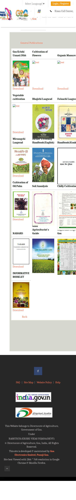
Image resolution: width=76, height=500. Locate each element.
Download (18, 88)
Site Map (28, 382)
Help (57, 382)
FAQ (18, 382)
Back (24, 316)
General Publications (31, 42)
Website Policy (44, 382)
